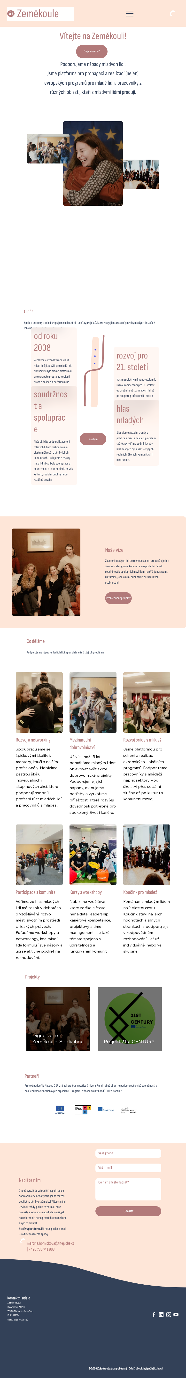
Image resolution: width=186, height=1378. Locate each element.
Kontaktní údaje (18, 1298)
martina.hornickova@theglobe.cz (50, 1243)
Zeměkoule (38, 14)
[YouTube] (175, 1314)
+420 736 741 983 (42, 1249)
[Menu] (130, 13)
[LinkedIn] (161, 1314)
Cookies (94, 1368)
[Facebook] (153, 1314)
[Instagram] (168, 1314)
